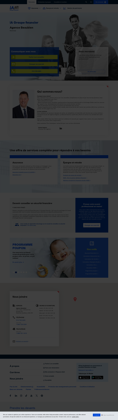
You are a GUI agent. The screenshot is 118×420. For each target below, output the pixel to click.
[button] (108, 415)
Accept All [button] (96, 415)
